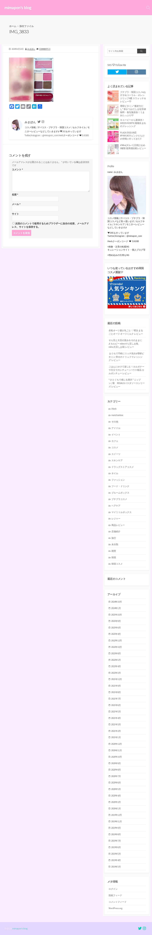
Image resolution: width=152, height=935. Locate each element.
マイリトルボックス (121, 512)
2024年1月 (116, 608)
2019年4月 (116, 860)
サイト (15, 213)
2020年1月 (116, 808)
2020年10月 (116, 756)
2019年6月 (116, 847)
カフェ (114, 441)
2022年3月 (116, 672)
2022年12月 (116, 640)
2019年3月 (116, 866)
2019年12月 (116, 815)
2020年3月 (116, 802)
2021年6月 (116, 705)
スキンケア (117, 460)
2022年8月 (116, 653)
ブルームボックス (120, 492)
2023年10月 (116, 614)
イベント (115, 434)
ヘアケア (115, 505)
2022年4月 (116, 666)
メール (16, 204)
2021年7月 (116, 698)
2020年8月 (116, 769)
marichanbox (117, 415)
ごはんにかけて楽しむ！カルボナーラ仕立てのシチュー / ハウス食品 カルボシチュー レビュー (126, 370)
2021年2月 (116, 731)
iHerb (114, 408)
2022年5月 (116, 659)
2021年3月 (116, 724)
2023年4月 (116, 634)
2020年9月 (116, 763)
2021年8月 (116, 692)
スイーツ (115, 454)
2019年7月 (116, 840)
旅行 (113, 538)
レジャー (115, 518)
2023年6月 (116, 627)
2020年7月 (116, 776)
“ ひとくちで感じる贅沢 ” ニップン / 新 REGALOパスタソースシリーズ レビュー (127, 383)
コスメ (114, 447)
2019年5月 (116, 853)
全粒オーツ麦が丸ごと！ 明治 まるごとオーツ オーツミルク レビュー (126, 332)
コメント (17, 169)
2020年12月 (116, 743)
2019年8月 (116, 834)
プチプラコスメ (119, 499)
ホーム (12, 26)
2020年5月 (116, 789)
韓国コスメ (117, 563)
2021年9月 (116, 685)
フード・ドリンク (120, 486)
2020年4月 (116, 795)
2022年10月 (116, 647)
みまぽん (31, 49)
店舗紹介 (115, 531)
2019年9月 (116, 827)
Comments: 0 (44, 49)
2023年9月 (116, 621)
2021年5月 (116, 711)
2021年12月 (116, 679)
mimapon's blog (19, 928)
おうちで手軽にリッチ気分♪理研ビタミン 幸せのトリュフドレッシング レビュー (126, 357)
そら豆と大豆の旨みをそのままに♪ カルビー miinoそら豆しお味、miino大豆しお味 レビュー (125, 343)
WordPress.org (115, 908)
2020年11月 (116, 750)
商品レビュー (118, 525)
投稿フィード (115, 895)
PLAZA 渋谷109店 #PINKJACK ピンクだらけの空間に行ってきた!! (132, 135)
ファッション (118, 479)
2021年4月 (116, 718)
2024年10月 (116, 601)
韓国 (113, 557)
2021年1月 (116, 737)
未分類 (114, 544)
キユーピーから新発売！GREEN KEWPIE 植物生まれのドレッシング (133, 123)
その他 (114, 421)
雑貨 (113, 550)
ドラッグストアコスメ (122, 466)
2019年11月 (116, 821)
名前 (15, 194)
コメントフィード (117, 901)
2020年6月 (116, 782)
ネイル (114, 473)
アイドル (115, 428)
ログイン (113, 889)
